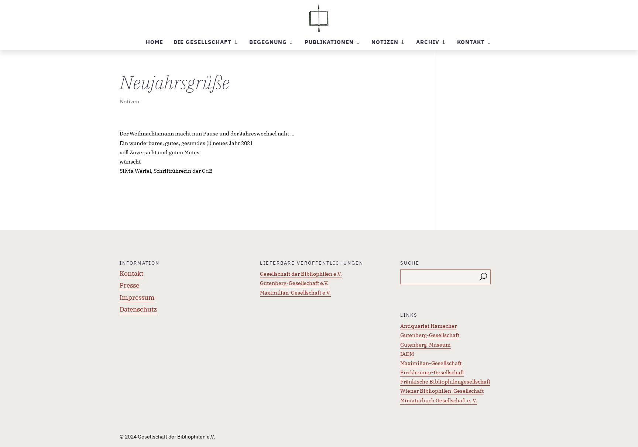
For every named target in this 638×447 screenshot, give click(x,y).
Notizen (129, 101)
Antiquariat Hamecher (428, 326)
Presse (129, 285)
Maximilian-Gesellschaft (431, 363)
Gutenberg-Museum (425, 344)
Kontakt (131, 273)
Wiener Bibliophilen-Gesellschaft (442, 391)
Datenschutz (138, 309)
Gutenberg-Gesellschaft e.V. (294, 283)
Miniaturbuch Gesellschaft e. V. (438, 400)
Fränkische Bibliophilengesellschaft (445, 381)
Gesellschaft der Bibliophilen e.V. (301, 274)
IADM (407, 354)
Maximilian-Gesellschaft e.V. (295, 292)
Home (154, 42)
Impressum (137, 297)
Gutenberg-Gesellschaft (429, 335)
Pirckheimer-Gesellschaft (432, 372)
